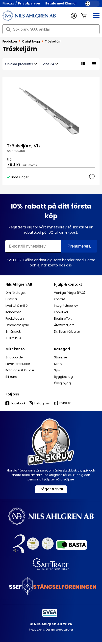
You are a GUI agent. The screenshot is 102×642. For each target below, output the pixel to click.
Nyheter (65, 403)
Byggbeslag (63, 377)
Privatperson (29, 3)
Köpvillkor (61, 312)
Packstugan (14, 319)
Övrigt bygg (31, 41)
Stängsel (61, 357)
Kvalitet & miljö (16, 306)
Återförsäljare (64, 325)
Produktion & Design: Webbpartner (51, 630)
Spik (57, 370)
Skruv (58, 364)
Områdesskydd (17, 325)
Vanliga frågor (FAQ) (69, 293)
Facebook (18, 403)
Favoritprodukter (17, 364)
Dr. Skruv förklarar (67, 332)
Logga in (74, 16)
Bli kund (11, 377)
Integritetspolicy (66, 306)
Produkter (9, 41)
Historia (11, 299)
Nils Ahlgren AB (18, 284)
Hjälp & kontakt (68, 284)
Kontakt (59, 299)
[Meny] (93, 15)
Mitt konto (15, 348)
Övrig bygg (62, 383)
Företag (8, 3)
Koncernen (13, 312)
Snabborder (14, 357)
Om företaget (15, 293)
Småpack (13, 332)
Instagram (42, 403)
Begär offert (63, 319)
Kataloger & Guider (19, 370)
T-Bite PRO (13, 338)
